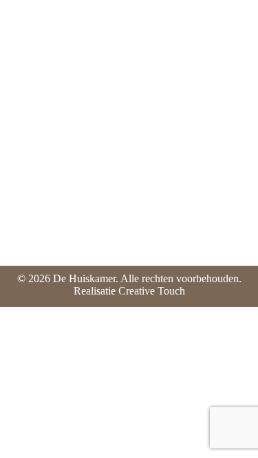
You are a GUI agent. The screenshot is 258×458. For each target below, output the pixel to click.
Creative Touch (151, 291)
